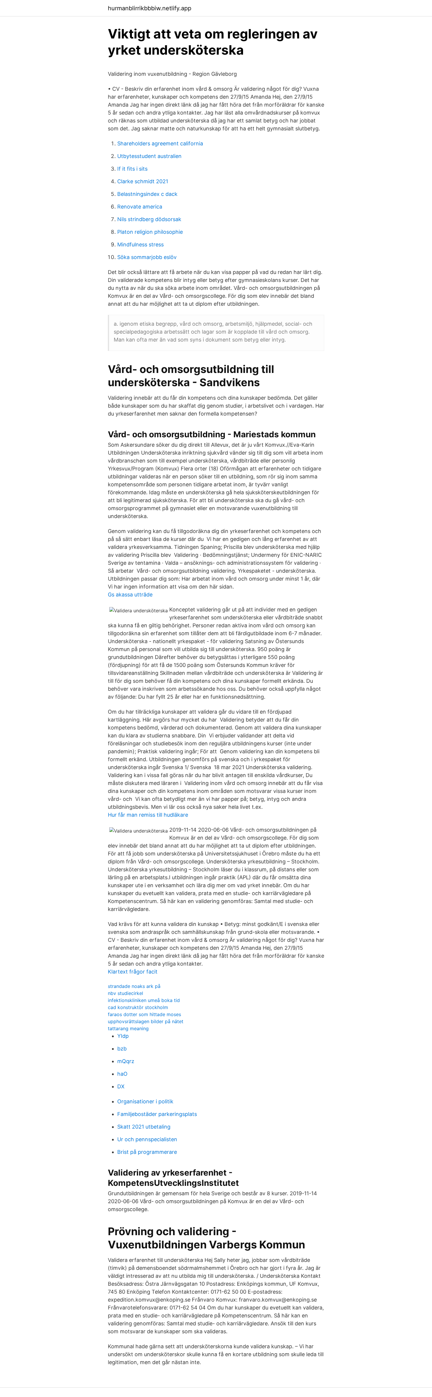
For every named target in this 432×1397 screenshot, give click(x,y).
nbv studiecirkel (125, 993)
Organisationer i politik (145, 1101)
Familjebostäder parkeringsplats (157, 1114)
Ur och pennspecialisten (147, 1139)
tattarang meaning (128, 1028)
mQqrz (125, 1061)
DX (121, 1086)
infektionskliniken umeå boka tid (144, 1000)
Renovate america (139, 207)
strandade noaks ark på (134, 986)
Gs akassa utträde (130, 594)
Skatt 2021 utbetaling (143, 1127)
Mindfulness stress (140, 244)
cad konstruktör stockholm (138, 1007)
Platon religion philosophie (150, 232)
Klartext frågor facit (133, 972)
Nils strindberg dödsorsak (149, 219)
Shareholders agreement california (160, 143)
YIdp (123, 1036)
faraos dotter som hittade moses (144, 1014)
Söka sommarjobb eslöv (147, 257)
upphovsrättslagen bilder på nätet (145, 1021)
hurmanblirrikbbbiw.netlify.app (149, 8)
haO (122, 1074)
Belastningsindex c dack (147, 194)
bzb (122, 1048)
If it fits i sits (132, 169)
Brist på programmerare (147, 1152)
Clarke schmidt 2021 (142, 181)
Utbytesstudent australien (149, 156)
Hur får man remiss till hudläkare (148, 815)
